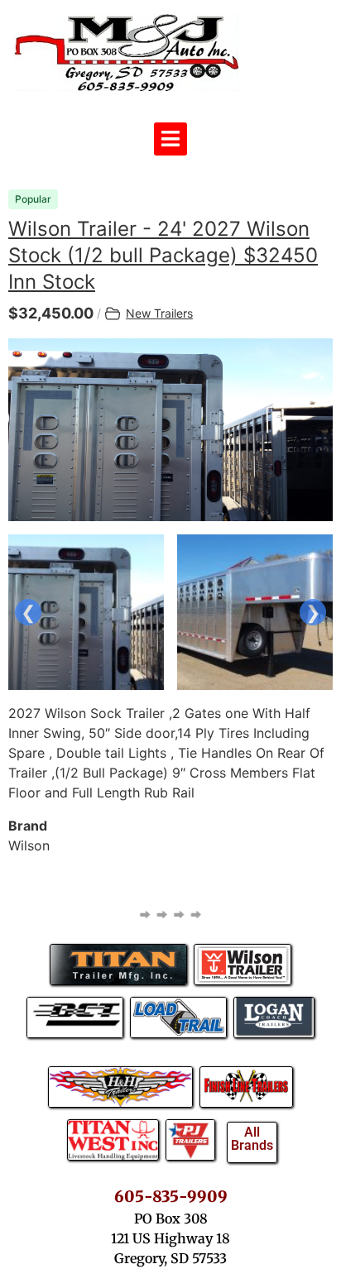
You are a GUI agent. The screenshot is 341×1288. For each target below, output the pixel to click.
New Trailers (159, 313)
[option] (170, 429)
